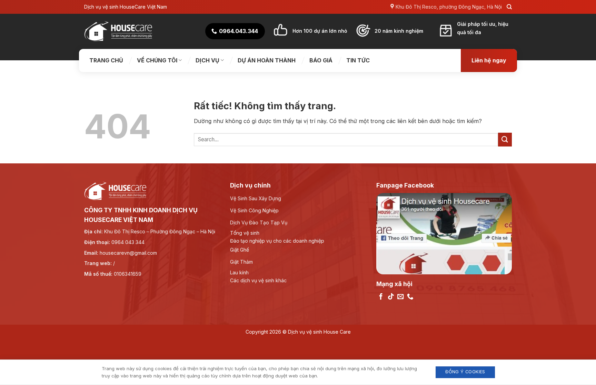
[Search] (509, 7)
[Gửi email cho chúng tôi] (400, 297)
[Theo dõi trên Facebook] (381, 297)
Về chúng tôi (157, 60)
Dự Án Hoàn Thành (267, 60)
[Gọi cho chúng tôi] (410, 297)
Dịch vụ (207, 60)
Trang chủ (106, 60)
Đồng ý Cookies (465, 371)
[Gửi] (505, 139)
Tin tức (358, 60)
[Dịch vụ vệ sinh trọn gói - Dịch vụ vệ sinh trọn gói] (118, 31)
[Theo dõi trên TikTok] (391, 297)
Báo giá (320, 60)
